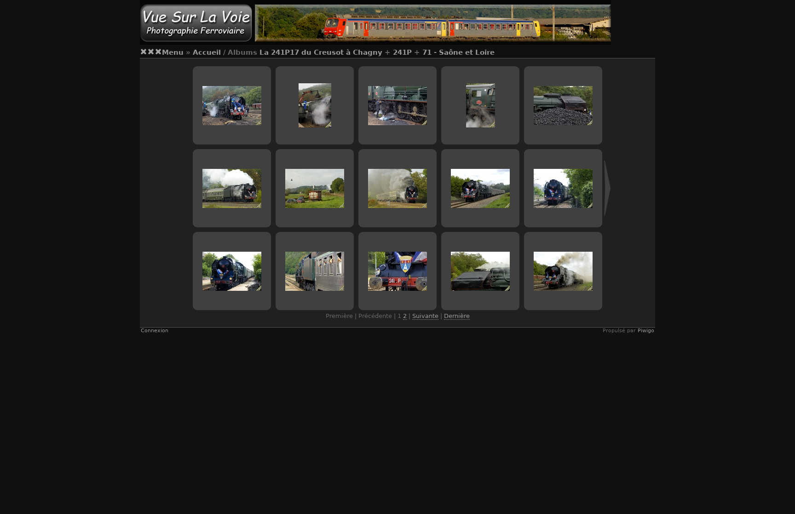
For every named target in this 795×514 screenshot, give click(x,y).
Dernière (457, 315)
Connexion (154, 331)
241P (402, 52)
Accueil (207, 52)
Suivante (425, 315)
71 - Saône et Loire (458, 52)
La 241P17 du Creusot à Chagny (320, 52)
